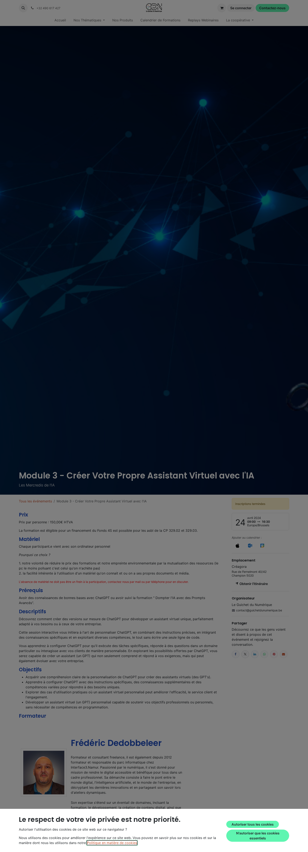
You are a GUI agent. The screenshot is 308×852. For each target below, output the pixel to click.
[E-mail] (283, 654)
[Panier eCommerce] (221, 8)
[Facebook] (235, 654)
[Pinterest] (274, 654)
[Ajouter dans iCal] (237, 545)
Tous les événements (35, 501)
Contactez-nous (272, 8)
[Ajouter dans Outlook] (250, 545)
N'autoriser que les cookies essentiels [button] (258, 835)
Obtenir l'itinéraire (253, 584)
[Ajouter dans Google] (262, 545)
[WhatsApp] (264, 654)
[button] (23, 8)
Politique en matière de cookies (112, 843)
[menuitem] (60, 20)
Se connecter (240, 8)
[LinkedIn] (255, 654)
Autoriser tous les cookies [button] (253, 824)
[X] (245, 654)
